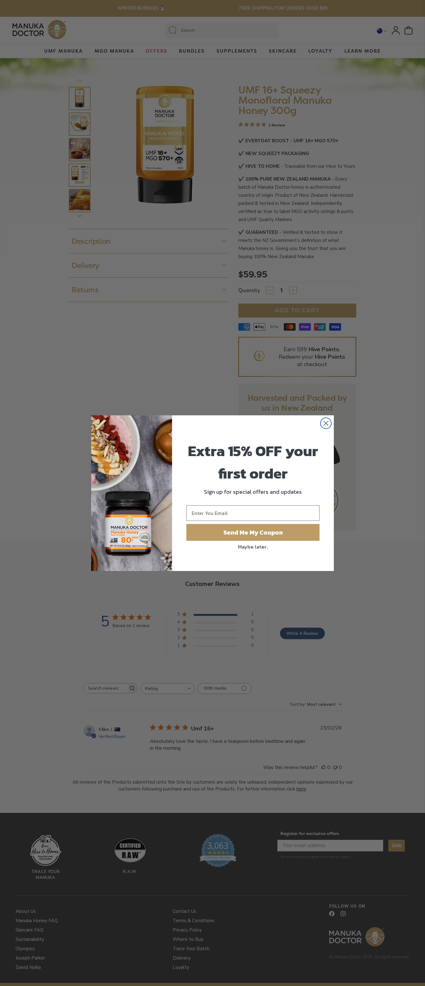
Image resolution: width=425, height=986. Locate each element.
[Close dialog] (325, 423)
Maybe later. (253, 546)
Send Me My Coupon (253, 532)
